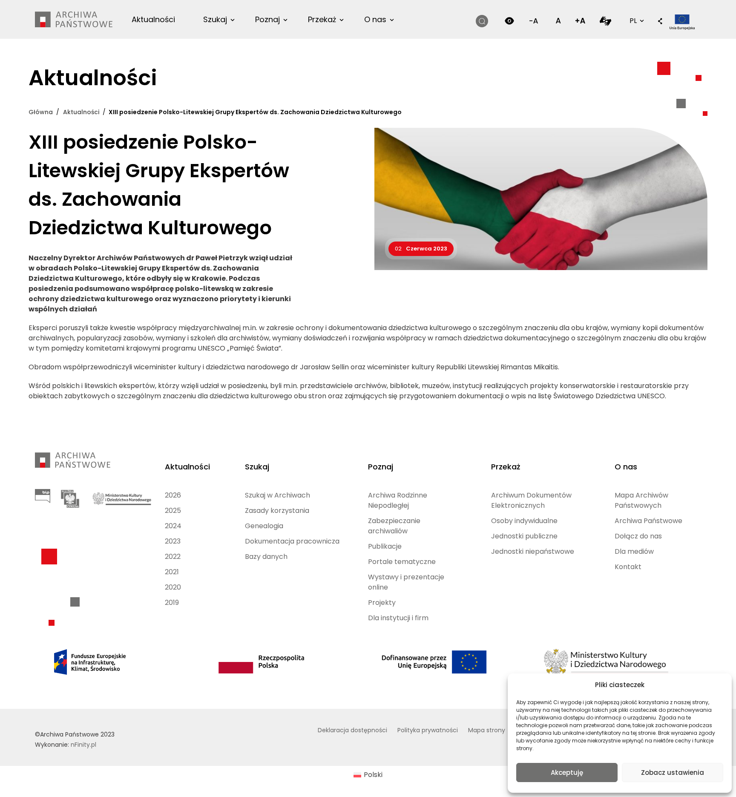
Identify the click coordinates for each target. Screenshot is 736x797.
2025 (173, 510)
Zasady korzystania (277, 510)
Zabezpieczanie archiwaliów (394, 526)
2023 (173, 541)
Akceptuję (567, 772)
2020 (173, 587)
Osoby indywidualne (524, 521)
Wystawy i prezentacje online (406, 582)
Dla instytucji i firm (398, 618)
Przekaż (322, 19)
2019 (172, 602)
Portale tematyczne (402, 562)
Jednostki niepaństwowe (532, 551)
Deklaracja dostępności (352, 730)
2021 (172, 572)
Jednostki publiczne (524, 536)
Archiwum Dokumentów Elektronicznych (531, 500)
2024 (173, 526)
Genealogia (264, 526)
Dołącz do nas (638, 536)
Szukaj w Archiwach (277, 495)
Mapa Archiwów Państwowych (641, 500)
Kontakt (628, 567)
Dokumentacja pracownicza (292, 541)
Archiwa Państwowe (648, 521)
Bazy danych (266, 556)
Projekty (382, 602)
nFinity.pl (83, 744)
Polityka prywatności (427, 730)
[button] (660, 22)
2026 (173, 495)
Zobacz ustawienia (672, 772)
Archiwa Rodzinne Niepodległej (397, 500)
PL (636, 20)
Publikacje (385, 546)
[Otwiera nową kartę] (605, 20)
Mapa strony (486, 730)
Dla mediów (634, 551)
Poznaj (267, 19)
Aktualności (153, 19)
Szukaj (215, 19)
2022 (173, 556)
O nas (375, 19)
